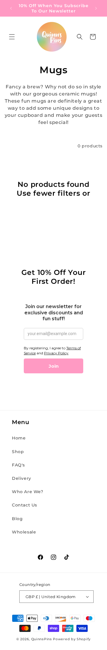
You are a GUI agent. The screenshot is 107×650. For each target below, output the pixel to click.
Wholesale (24, 532)
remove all (53, 202)
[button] (11, 36)
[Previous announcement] (11, 8)
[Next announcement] (96, 8)
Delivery (21, 478)
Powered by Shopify (72, 639)
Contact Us (24, 505)
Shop (18, 451)
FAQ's (18, 465)
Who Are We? (27, 491)
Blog (17, 518)
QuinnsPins (41, 639)
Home (19, 438)
